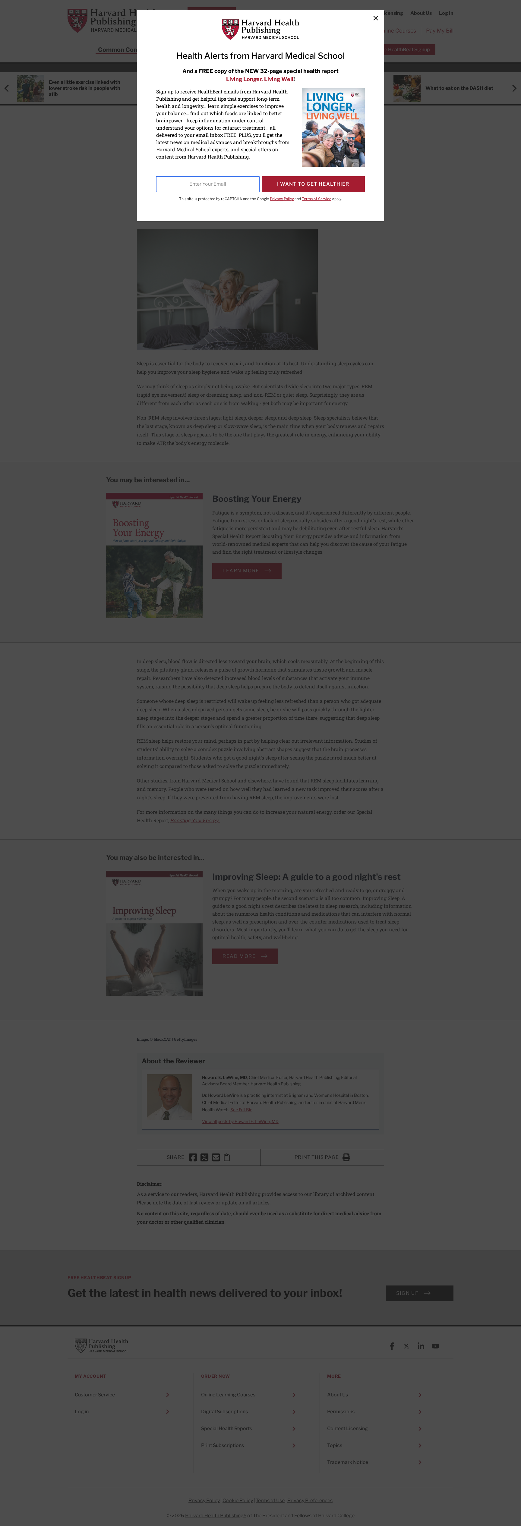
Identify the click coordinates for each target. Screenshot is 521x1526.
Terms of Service (316, 199)
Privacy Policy (282, 199)
